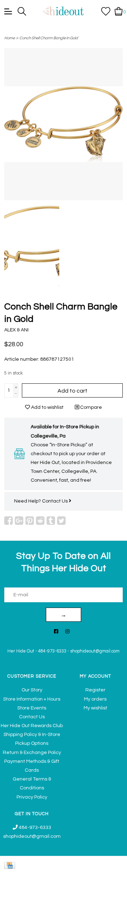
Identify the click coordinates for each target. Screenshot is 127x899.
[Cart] (119, 10)
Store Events (31, 708)
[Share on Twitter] (61, 520)
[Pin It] (29, 520)
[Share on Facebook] (8, 520)
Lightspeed (111, 890)
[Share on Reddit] (40, 520)
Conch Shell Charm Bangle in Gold (48, 38)
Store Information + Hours (31, 699)
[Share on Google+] (19, 520)
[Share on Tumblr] (51, 520)
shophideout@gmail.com (95, 651)
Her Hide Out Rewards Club (32, 725)
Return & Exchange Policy (32, 752)
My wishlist (95, 708)
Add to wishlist (47, 407)
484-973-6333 (52, 651)
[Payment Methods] (11, 865)
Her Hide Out (20, 651)
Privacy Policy (32, 797)
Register (95, 690)
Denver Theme (55, 890)
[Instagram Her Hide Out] (67, 631)
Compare (90, 407)
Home (9, 38)
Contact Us (55, 501)
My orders (95, 699)
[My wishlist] (105, 10)
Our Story (32, 690)
